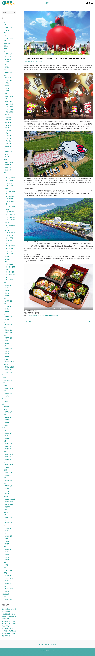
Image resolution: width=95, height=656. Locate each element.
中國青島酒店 (8, 330)
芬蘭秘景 (7, 538)
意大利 (5, 462)
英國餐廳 (7, 559)
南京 (5, 69)
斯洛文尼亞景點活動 (10, 499)
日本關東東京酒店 (10, 272)
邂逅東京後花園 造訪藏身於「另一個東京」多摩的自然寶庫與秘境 (9, 624)
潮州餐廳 (7, 311)
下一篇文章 (89, 322)
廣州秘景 (7, 154)
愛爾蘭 (5, 470)
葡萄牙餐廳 (8, 575)
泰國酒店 (7, 293)
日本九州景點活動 (10, 178)
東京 (6, 261)
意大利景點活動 (9, 464)
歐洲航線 (6, 509)
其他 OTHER (5, 375)
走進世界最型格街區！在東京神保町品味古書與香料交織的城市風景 (9, 616)
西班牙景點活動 (9, 578)
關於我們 (41, 644)
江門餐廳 (8, 135)
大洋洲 (4, 404)
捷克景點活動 (8, 486)
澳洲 (5, 414)
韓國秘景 (7, 340)
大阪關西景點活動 (10, 212)
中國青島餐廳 (8, 332)
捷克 (5, 483)
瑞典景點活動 (8, 517)
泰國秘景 (7, 288)
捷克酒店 (7, 491)
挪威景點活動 (8, 480)
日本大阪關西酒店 (10, 217)
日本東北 (7, 243)
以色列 (5, 51)
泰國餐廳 (7, 295)
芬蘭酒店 (7, 541)
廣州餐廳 (7, 156)
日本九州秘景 (9, 180)
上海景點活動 (8, 27)
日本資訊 (7, 259)
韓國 (5, 335)
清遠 (5, 596)
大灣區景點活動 (9, 101)
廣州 (5, 149)
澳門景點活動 (8, 317)
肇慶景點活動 (9, 112)
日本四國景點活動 (10, 206)
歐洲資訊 (6, 512)
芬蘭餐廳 (7, 544)
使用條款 (53, 644)
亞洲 (3, 22)
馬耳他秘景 (8, 591)
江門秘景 (8, 117)
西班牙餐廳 (8, 583)
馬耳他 (5, 586)
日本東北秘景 (9, 248)
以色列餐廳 (8, 62)
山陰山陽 (7, 222)
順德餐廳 (8, 143)
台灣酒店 (7, 88)
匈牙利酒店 (8, 446)
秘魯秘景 (6, 401)
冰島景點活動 (8, 433)
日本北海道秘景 (10, 196)
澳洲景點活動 (8, 417)
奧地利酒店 (8, 457)
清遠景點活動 (5, 594)
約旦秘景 (7, 530)
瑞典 (5, 515)
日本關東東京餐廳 (10, 274)
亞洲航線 (6, 46)
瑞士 (5, 520)
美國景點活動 (8, 393)
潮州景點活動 (8, 306)
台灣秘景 (7, 83)
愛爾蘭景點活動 (9, 472)
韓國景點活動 (8, 338)
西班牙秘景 (8, 581)
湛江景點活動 (9, 38)
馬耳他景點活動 (9, 588)
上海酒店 (7, 30)
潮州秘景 (7, 309)
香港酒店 (7, 354)
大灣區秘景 (8, 114)
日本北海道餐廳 (10, 201)
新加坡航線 (8, 164)
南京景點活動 (8, 72)
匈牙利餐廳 (8, 449)
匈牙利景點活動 (9, 443)
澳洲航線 (7, 420)
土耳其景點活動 (9, 96)
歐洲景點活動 (7, 507)
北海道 (6, 188)
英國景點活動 (8, 549)
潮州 (5, 303)
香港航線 (7, 351)
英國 (5, 546)
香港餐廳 (7, 356)
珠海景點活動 (9, 109)
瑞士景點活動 (8, 523)
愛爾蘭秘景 (8, 475)
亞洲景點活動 (7, 43)
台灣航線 (7, 85)
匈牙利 (5, 441)
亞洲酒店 (6, 48)
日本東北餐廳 (9, 254)
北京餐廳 (7, 67)
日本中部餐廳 (9, 238)
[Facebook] (87, 3)
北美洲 (4, 377)
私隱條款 (47, 644)
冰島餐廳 (7, 438)
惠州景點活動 (9, 104)
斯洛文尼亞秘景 (9, 501)
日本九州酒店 (9, 183)
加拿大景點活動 (8, 380)
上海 (5, 25)
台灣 (5, 75)
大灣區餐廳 (8, 128)
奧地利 (5, 451)
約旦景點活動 (8, 528)
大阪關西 (7, 209)
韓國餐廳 (7, 343)
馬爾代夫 (6, 364)
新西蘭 (5, 409)
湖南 (5, 298)
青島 (5, 327)
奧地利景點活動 (9, 454)
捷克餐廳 (7, 493)
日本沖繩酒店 (9, 280)
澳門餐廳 (7, 319)
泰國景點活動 (8, 285)
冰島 (5, 430)
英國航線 (7, 554)
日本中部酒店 (9, 235)
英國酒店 (7, 557)
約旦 (5, 525)
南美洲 (4, 398)
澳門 (5, 314)
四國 (6, 204)
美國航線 (7, 396)
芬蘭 (5, 533)
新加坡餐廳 (8, 170)
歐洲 (3, 428)
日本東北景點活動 (10, 246)
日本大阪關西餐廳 (10, 220)
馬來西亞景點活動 (9, 361)
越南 (5, 322)
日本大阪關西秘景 (10, 214)
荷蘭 (5, 562)
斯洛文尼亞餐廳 (9, 504)
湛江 (6, 35)
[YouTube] (92, 3)
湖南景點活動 (8, 301)
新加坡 (5, 159)
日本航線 (7, 256)
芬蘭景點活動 (8, 536)
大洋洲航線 (6, 406)
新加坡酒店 (8, 167)
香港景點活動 (8, 348)
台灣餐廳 (7, 91)
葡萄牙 (5, 567)
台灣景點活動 (8, 80)
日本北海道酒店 (10, 198)
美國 (5, 390)
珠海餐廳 (8, 138)
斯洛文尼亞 (6, 496)
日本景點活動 (8, 240)
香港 (5, 346)
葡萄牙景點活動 (9, 570)
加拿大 (5, 385)
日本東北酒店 (9, 251)
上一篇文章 (28, 322)
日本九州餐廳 (9, 186)
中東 (5, 40)
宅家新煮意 (5, 425)
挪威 (5, 478)
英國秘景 (7, 552)
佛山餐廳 (8, 133)
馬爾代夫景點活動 (9, 367)
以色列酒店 (8, 59)
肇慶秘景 (8, 120)
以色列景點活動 (9, 54)
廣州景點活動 (8, 151)
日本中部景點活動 (10, 232)
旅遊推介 (47, 3)
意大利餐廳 (8, 467)
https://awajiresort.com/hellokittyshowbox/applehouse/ (43, 315)
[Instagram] (89, 3)
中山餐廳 (8, 130)
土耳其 (5, 93)
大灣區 (5, 98)
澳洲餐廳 (7, 422)
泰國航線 (7, 290)
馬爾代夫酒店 (8, 369)
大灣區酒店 (8, 125)
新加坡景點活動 (9, 162)
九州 (6, 175)
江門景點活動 (9, 106)
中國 (5, 33)
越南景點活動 (8, 324)
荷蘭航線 (7, 565)
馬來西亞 (6, 359)
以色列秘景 (8, 56)
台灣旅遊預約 (8, 77)
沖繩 (6, 277)
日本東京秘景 (9, 264)
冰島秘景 (7, 435)
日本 (5, 172)
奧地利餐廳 (8, 459)
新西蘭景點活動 (9, 412)
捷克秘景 (7, 488)
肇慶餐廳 (8, 141)
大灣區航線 (8, 122)
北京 (5, 64)
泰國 (5, 282)
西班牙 (5, 573)
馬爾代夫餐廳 (8, 372)
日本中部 (7, 230)
